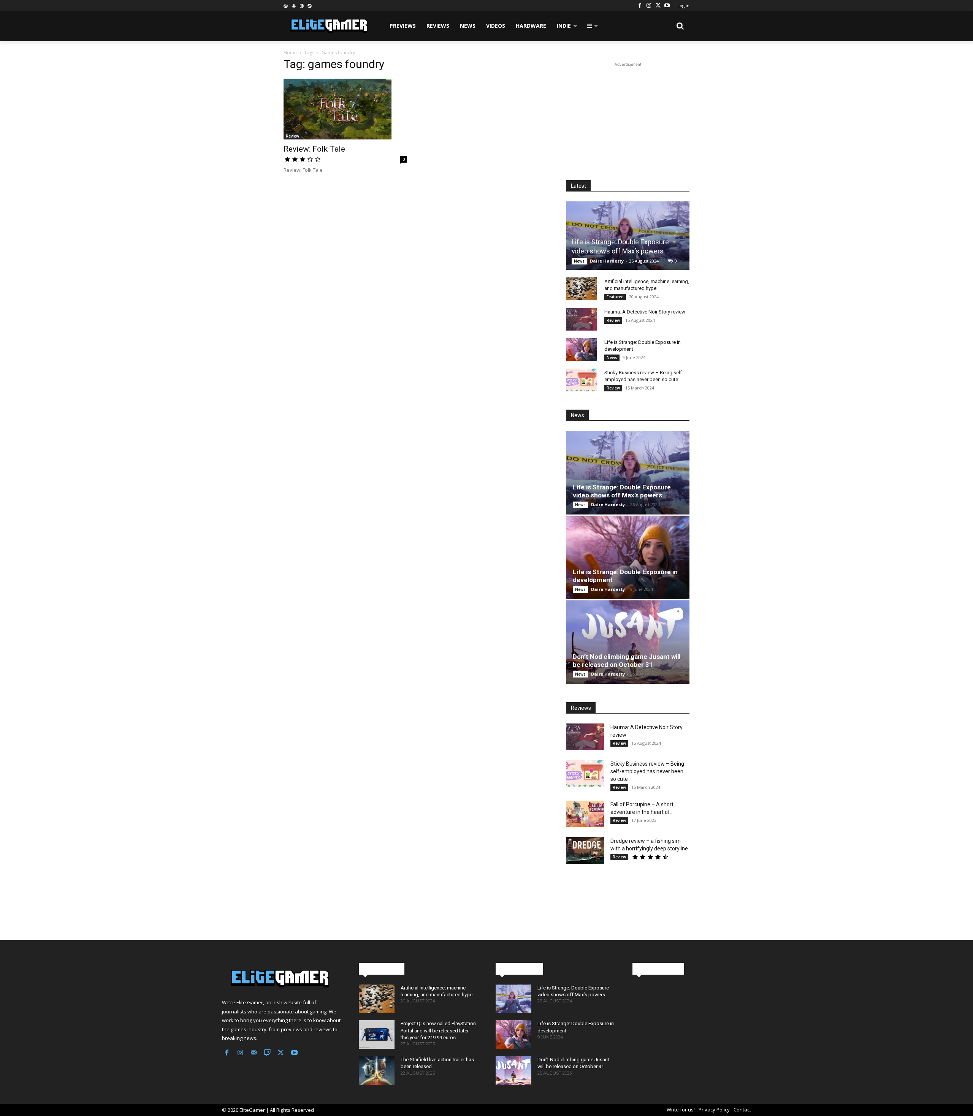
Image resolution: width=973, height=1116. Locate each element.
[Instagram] (648, 5)
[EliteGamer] (328, 25)
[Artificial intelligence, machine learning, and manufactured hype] (581, 288)
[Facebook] (639, 5)
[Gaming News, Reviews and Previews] (281, 979)
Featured (615, 296)
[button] (680, 26)
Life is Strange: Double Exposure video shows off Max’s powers (622, 491)
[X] (658, 5)
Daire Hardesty (607, 261)
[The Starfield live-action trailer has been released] (377, 1070)
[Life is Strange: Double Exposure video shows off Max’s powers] (627, 235)
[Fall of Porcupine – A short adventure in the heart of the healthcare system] (585, 814)
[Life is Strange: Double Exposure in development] (581, 349)
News (579, 261)
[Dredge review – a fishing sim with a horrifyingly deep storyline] (585, 850)
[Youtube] (667, 5)
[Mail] (254, 1053)
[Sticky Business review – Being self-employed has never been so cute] (581, 380)
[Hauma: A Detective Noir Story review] (581, 319)
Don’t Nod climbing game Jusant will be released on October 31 (626, 660)
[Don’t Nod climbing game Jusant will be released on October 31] (627, 642)
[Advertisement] (628, 115)
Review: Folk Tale (314, 149)
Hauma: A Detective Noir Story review (644, 312)
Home (290, 52)
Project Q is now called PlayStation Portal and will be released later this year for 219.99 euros (438, 1030)
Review (292, 136)
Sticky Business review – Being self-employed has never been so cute (647, 771)
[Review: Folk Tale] (345, 109)
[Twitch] (268, 1053)
